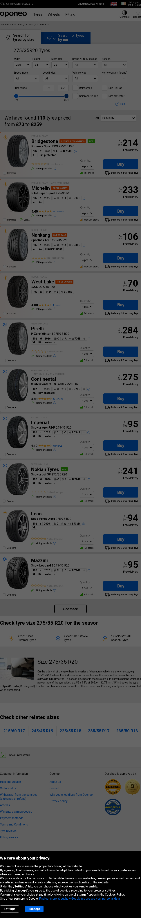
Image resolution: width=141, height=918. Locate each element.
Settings (9, 909)
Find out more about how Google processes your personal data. (79, 898)
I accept (34, 909)
